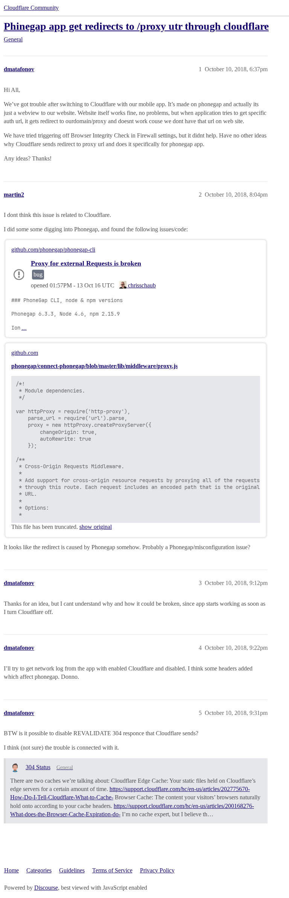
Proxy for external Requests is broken (86, 263)
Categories (39, 870)
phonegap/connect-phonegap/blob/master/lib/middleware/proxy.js (94, 366)
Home (11, 870)
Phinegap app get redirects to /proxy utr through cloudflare (136, 26)
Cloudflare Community (31, 8)
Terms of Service (112, 870)
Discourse (46, 887)
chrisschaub (141, 285)
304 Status (38, 767)
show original (95, 527)
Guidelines (72, 870)
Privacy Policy (157, 870)
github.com (24, 353)
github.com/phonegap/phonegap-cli (53, 249)
